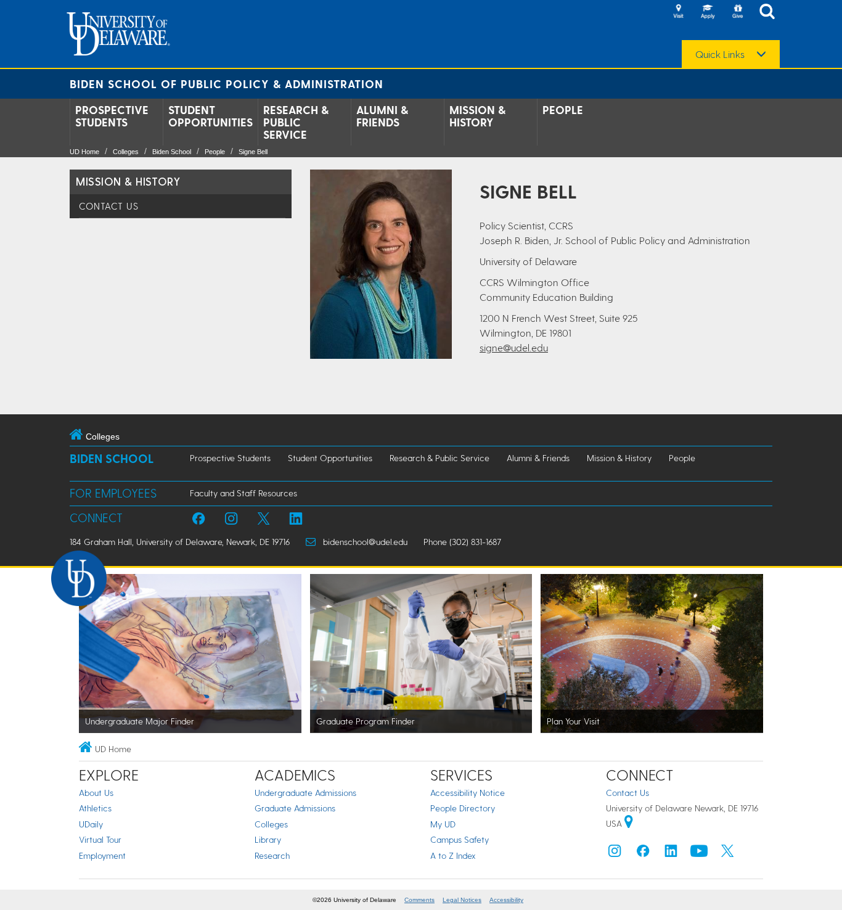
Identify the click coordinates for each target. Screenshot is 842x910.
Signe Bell (253, 151)
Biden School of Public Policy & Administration (226, 83)
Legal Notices (462, 899)
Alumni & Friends (382, 116)
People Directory (462, 808)
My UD (443, 824)
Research (272, 855)
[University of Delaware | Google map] (628, 823)
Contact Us (109, 205)
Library (268, 839)
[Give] (737, 12)
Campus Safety (459, 839)
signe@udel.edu (514, 347)
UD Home (84, 151)
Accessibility (506, 899)
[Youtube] (699, 853)
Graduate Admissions (295, 808)
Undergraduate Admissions (305, 792)
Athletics (95, 808)
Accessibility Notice (467, 792)
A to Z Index (453, 855)
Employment (102, 855)
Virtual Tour (100, 839)
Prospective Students (112, 116)
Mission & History (477, 116)
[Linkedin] (671, 853)
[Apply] (707, 12)
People (562, 110)
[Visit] (678, 12)
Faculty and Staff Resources (243, 493)
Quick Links (720, 54)
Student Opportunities (210, 116)
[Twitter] (727, 853)
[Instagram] (614, 853)
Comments (419, 899)
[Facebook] (643, 853)
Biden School (171, 151)
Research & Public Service (296, 122)
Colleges (126, 151)
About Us (96, 792)
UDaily (91, 824)
